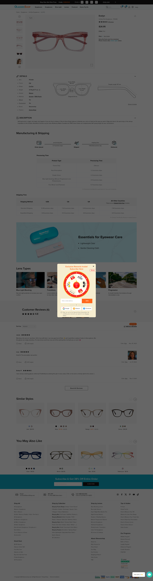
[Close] (93, 266)
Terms (93, 270)
